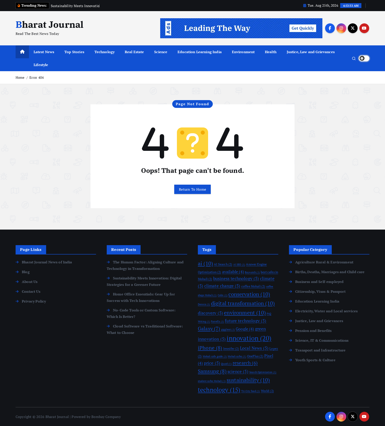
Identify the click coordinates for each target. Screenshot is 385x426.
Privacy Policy (34, 301)
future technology (245, 321)
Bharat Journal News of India (47, 262)
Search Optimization (262, 372)
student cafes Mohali (212, 381)
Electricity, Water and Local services (326, 311)
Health (270, 51)
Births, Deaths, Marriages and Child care (330, 271)
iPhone (210, 348)
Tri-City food (250, 391)
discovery (210, 313)
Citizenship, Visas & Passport (320, 291)
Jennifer (231, 348)
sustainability (248, 380)
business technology (236, 278)
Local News (254, 348)
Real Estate (134, 51)
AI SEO (239, 264)
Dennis (204, 304)
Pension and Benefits (313, 330)
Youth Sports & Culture (315, 359)
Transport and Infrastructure (320, 350)
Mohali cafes (237, 356)
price (212, 363)
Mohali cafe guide (215, 356)
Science (160, 51)
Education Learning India (200, 51)
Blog (26, 271)
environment (245, 312)
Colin (222, 295)
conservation (249, 294)
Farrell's (217, 321)
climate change (222, 286)
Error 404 (36, 77)
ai (205, 263)
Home (20, 77)
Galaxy (209, 328)
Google (245, 328)
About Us (29, 281)
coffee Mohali (253, 286)
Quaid (226, 363)
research (245, 363)
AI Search (223, 264)
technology (219, 390)
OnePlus (255, 356)
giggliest (228, 329)
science (237, 371)
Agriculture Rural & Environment (324, 262)
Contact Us (31, 291)
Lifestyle (41, 64)
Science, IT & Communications (321, 340)
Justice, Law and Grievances (311, 51)
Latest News (44, 51)
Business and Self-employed (319, 281)
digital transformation (243, 303)
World (267, 391)
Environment (243, 51)
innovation (249, 338)
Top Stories (74, 51)
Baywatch (252, 272)
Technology (104, 51)
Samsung (212, 371)
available (233, 271)
